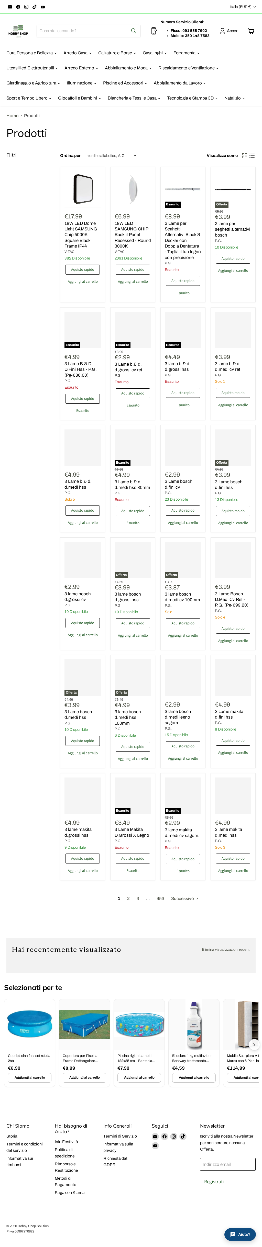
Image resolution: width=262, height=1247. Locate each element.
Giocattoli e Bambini (78, 98)
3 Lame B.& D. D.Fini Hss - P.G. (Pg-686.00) (80, 369)
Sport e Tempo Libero (27, 98)
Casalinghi (153, 53)
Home (12, 115)
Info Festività (66, 1142)
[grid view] (244, 155)
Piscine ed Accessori (123, 83)
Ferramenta (184, 53)
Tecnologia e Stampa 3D (190, 98)
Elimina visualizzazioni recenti (226, 949)
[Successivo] (254, 1044)
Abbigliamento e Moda (127, 68)
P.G (168, 375)
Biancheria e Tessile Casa (133, 98)
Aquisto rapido (82, 269)
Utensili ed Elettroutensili (30, 68)
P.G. (168, 263)
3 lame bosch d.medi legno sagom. (178, 717)
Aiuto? (244, 1234)
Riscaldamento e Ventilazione (186, 68)
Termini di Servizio (120, 1136)
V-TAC (69, 252)
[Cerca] (133, 31)
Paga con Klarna (70, 1192)
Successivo (183, 898)
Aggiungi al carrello (30, 1077)
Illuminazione (80, 83)
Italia (241, 7)
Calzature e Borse (115, 53)
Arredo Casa (76, 53)
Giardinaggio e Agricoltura (31, 83)
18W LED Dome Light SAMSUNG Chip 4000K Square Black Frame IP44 (80, 235)
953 (160, 898)
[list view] (252, 155)
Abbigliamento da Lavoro (178, 83)
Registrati (214, 1181)
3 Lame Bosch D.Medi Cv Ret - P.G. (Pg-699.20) (231, 599)
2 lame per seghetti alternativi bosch (232, 229)
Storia (11, 1136)
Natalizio (233, 98)
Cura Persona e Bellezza (30, 53)
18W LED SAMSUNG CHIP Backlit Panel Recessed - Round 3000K (133, 235)
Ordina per (70, 155)
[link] (29, 1043)
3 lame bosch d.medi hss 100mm (128, 717)
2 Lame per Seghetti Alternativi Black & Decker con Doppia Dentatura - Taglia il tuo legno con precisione (183, 240)
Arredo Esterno (79, 68)
